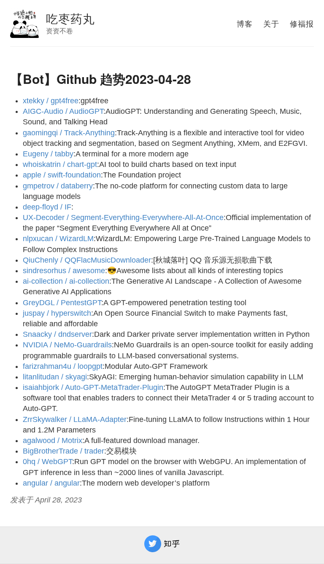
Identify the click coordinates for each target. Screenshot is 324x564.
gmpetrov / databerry (58, 186)
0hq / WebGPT (47, 461)
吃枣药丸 (70, 18)
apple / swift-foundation (62, 175)
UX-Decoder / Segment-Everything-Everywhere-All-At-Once (123, 217)
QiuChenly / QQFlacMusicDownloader (87, 260)
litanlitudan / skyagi (55, 377)
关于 (271, 23)
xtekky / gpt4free (50, 101)
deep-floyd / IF (47, 207)
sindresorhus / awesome (64, 270)
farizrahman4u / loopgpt (63, 366)
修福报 (302, 23)
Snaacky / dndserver (57, 334)
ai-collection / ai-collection (66, 281)
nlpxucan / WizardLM (58, 238)
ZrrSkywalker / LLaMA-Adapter (75, 419)
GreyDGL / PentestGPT (62, 302)
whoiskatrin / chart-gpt (60, 164)
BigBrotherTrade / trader (63, 451)
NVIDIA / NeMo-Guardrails (67, 345)
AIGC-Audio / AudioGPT (63, 111)
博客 (245, 23)
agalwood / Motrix (52, 440)
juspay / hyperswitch (57, 313)
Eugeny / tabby (48, 154)
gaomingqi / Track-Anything (69, 133)
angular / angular (51, 483)
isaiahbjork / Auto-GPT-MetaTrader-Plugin (93, 387)
